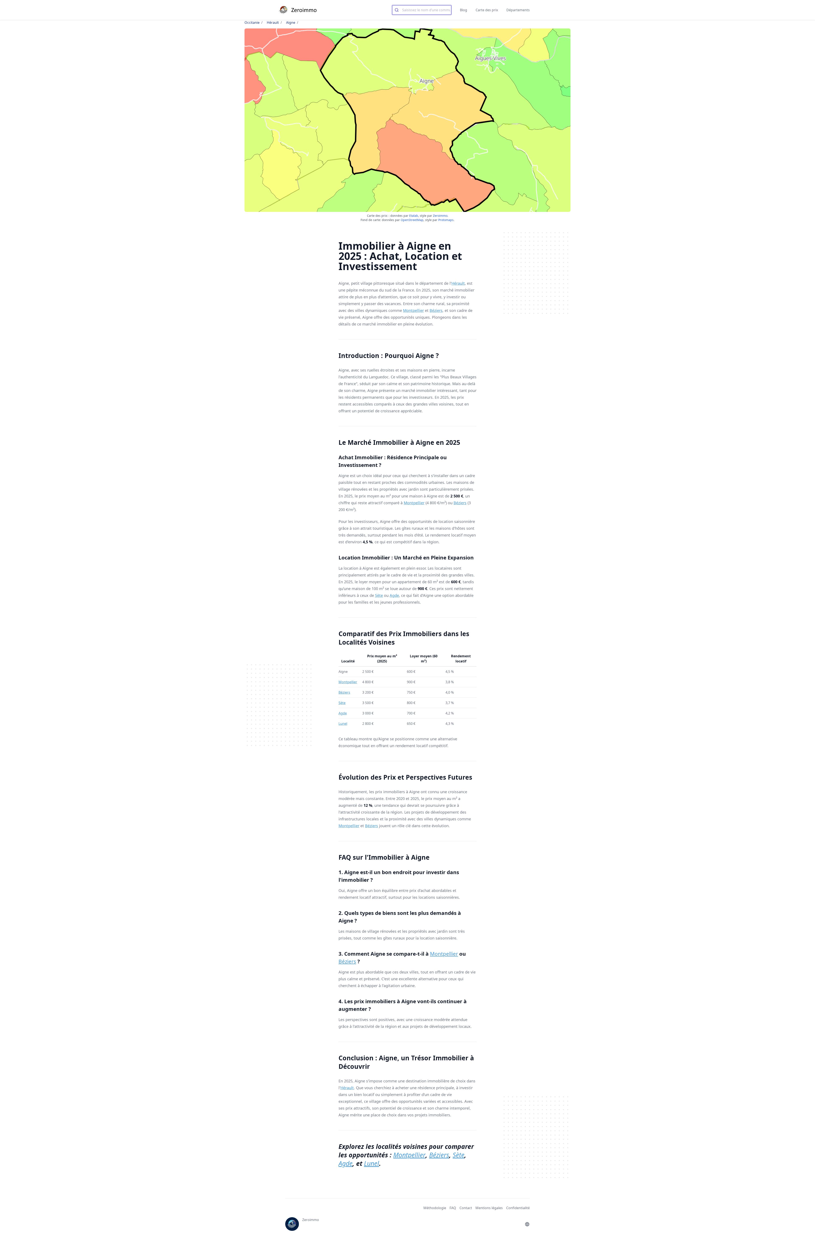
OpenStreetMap (412, 220)
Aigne (290, 22)
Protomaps (446, 220)
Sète (379, 595)
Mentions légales (489, 1208)
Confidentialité (518, 1208)
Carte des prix (487, 10)
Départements (518, 10)
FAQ (453, 1208)
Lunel (343, 723)
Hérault (273, 22)
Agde (394, 595)
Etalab (413, 216)
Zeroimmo (440, 216)
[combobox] (421, 10)
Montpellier (413, 310)
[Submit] (397, 10)
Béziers (436, 310)
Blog (463, 10)
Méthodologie (434, 1208)
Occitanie (252, 22)
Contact (465, 1208)
